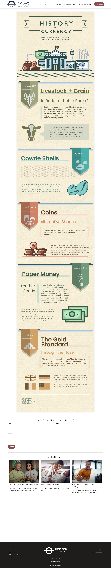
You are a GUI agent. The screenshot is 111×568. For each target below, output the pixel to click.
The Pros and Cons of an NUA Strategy (84, 485)
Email (57, 423)
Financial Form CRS (56, 565)
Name (9, 423)
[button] (48, 4)
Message (10, 433)
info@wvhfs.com (55, 561)
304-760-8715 (99, 552)
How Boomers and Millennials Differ (23, 484)
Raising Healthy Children (50, 484)
